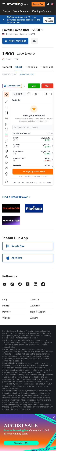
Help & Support (37, 311)
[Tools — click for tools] (6, 141)
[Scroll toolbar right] (51, 94)
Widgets (6, 317)
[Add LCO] (53, 166)
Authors (34, 317)
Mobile (5, 305)
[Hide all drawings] (6, 167)
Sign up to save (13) (35, 171)
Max (49, 182)
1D (15, 182)
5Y (44, 182)
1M (23, 182)
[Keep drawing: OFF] (6, 156)
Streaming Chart (9, 74)
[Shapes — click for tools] (6, 113)
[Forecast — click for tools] (6, 135)
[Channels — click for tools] (6, 107)
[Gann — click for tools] (6, 124)
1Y (40, 182)
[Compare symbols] (29, 94)
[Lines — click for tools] (6, 101)
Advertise (35, 305)
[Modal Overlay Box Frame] (28, 432)
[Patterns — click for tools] (6, 129)
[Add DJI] (53, 153)
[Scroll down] (6, 145)
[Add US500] (53, 146)
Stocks (6, 11)
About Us (34, 299)
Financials (31, 66)
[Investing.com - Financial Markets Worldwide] (17, 4)
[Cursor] (6, 94)
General (7, 66)
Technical (47, 66)
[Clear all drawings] (6, 181)
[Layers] (6, 174)
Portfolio (6, 311)
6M (31, 182)
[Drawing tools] (11, 138)
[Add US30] (53, 139)
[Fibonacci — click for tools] (6, 118)
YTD (36, 182)
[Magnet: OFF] (6, 151)
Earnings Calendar (42, 11)
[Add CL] (53, 160)
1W (19, 182)
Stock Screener (21, 11)
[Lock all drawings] (6, 162)
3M (27, 182)
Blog (4, 299)
